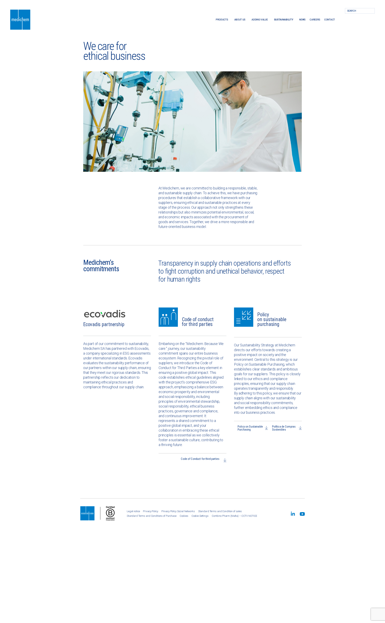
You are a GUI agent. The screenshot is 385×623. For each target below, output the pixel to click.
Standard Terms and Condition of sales (220, 511)
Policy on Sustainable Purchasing (250, 428)
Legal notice (133, 511)
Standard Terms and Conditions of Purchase (151, 515)
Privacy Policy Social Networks (178, 511)
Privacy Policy (150, 511)
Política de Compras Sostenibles (284, 428)
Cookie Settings (200, 515)
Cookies (184, 515)
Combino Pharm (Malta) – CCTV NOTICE (234, 515)
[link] (293, 514)
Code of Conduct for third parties (200, 458)
